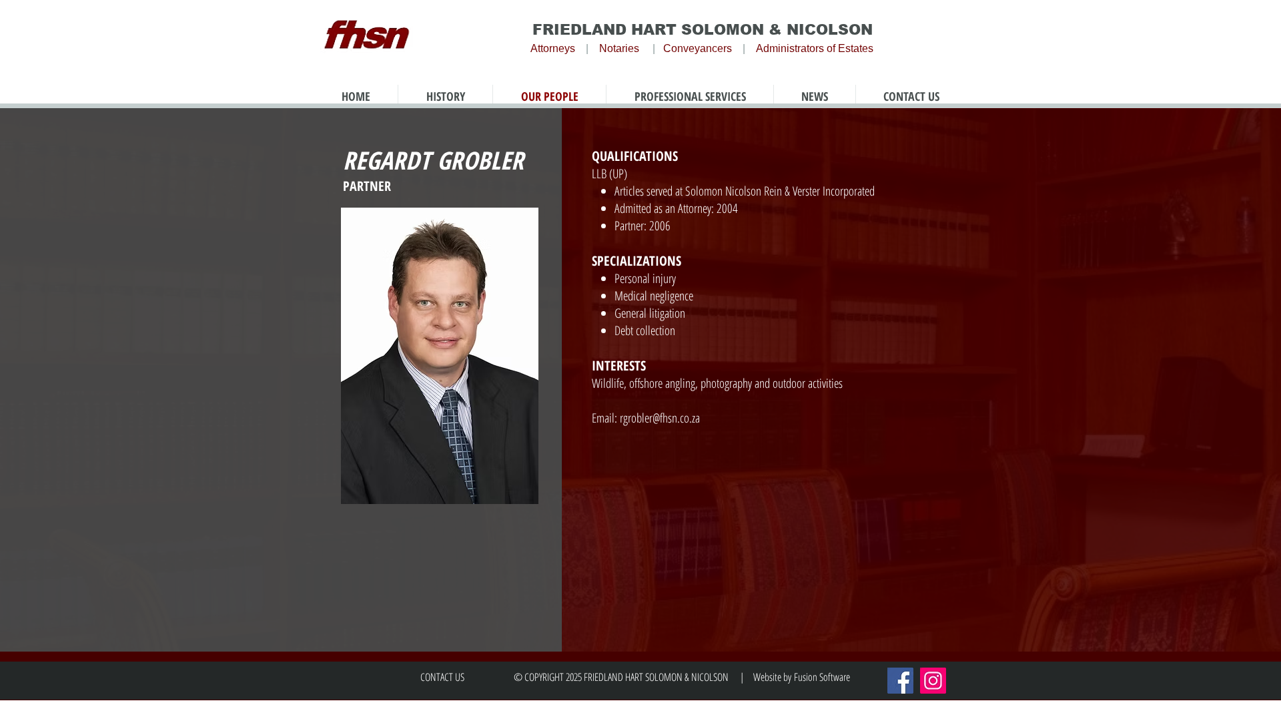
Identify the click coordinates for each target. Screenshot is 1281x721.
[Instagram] (933, 681)
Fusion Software (822, 677)
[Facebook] (900, 681)
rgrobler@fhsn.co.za (660, 418)
